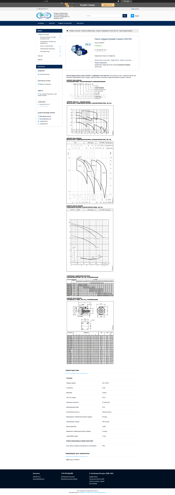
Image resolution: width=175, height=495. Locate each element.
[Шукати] (124, 15)
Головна (41, 23)
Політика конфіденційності (99, 492)
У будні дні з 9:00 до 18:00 (96, 479)
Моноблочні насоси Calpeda (69, 479)
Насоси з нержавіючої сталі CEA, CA (107, 31)
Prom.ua (96, 491)
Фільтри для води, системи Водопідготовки (48, 37)
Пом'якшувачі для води (68, 476)
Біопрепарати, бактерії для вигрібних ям (48, 42)
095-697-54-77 (37, 476)
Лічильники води (44, 51)
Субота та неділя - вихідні (96, 481)
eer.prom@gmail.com (45, 118)
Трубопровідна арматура (47, 48)
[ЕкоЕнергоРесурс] (44, 18)
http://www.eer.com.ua (45, 116)
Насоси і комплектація (88, 31)
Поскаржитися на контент (85, 492)
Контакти (80, 23)
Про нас (52, 23)
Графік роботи (93, 476)
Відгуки (40, 59)
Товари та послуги (65, 23)
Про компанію (93, 483)
